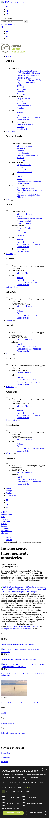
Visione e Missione (24, 214)
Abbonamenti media (25, 197)
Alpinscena (5, 757)
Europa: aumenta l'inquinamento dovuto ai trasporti (17, 644)
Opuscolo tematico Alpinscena (29, 190)
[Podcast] (7, 12)
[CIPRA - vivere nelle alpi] (12, 2)
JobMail (20, 192)
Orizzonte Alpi (23, 251)
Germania (10, 387)
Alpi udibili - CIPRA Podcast (29, 195)
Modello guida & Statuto (27, 71)
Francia (9, 353)
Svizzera (9, 254)
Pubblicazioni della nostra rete (29, 117)
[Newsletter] (7, 7)
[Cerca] (26, 21)
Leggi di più (27, 787)
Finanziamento (23, 153)
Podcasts (20, 127)
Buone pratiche (23, 120)
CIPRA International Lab (27, 155)
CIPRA (9, 56)
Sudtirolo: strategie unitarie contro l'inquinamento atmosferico (21, 702)
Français (9, 491)
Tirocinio (20, 158)
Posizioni (20, 108)
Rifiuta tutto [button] (36, 813)
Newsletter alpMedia (25, 188)
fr (7, 33)
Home (8, 537)
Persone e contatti (24, 221)
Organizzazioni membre (26, 82)
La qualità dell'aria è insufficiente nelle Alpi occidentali (18, 659)
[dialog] (24, 792)
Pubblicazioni (22, 103)
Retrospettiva (22, 235)
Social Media (22, 129)
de (7, 31)
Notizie (20, 113)
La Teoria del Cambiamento (28, 73)
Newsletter (5, 753)
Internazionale (12, 131)
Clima (3, 713)
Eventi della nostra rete (26, 242)
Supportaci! (21, 94)
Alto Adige (10, 287)
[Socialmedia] (7, 14)
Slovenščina (11, 495)
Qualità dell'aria (7, 723)
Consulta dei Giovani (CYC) (29, 80)
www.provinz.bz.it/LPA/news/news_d (22, 626)
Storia (19, 85)
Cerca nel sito (6, 19)
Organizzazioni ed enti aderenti (29, 219)
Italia (8, 199)
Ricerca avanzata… (9, 24)
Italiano (9, 493)
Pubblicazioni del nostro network (30, 448)
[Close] (7, 210)
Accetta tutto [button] (13, 813)
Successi (20, 87)
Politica (20, 101)
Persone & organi (24, 78)
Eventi (19, 115)
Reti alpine (21, 89)
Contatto (20, 92)
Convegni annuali (24, 106)
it (6, 36)
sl (7, 38)
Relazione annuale (24, 171)
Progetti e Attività (24, 228)
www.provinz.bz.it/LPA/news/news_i (16, 629)
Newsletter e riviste (25, 124)
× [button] (46, 769)
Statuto (19, 216)
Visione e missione (24, 146)
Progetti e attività (24, 99)
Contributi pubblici (24, 223)
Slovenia (9, 453)
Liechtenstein (11, 420)
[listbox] (42, 769)
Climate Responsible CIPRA (29, 75)
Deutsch (9, 488)
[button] (24, 808)
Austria (9, 320)
